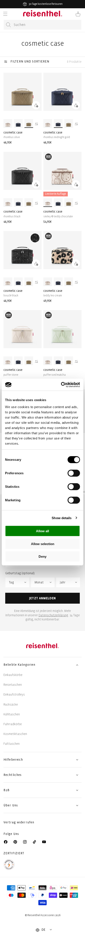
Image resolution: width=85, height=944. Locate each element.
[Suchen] (8, 25)
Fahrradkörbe (12, 724)
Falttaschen (11, 743)
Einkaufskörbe (12, 675)
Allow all (42, 531)
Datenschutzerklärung (53, 615)
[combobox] (42, 25)
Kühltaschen (11, 714)
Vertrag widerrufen (19, 822)
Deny (42, 556)
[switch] (74, 473)
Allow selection (42, 543)
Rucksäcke (10, 704)
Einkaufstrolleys (14, 694)
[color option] (7, 123)
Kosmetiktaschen (15, 734)
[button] (5, 14)
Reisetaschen (12, 684)
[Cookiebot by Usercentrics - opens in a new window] (61, 384)
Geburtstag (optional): (20, 573)
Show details (61, 518)
